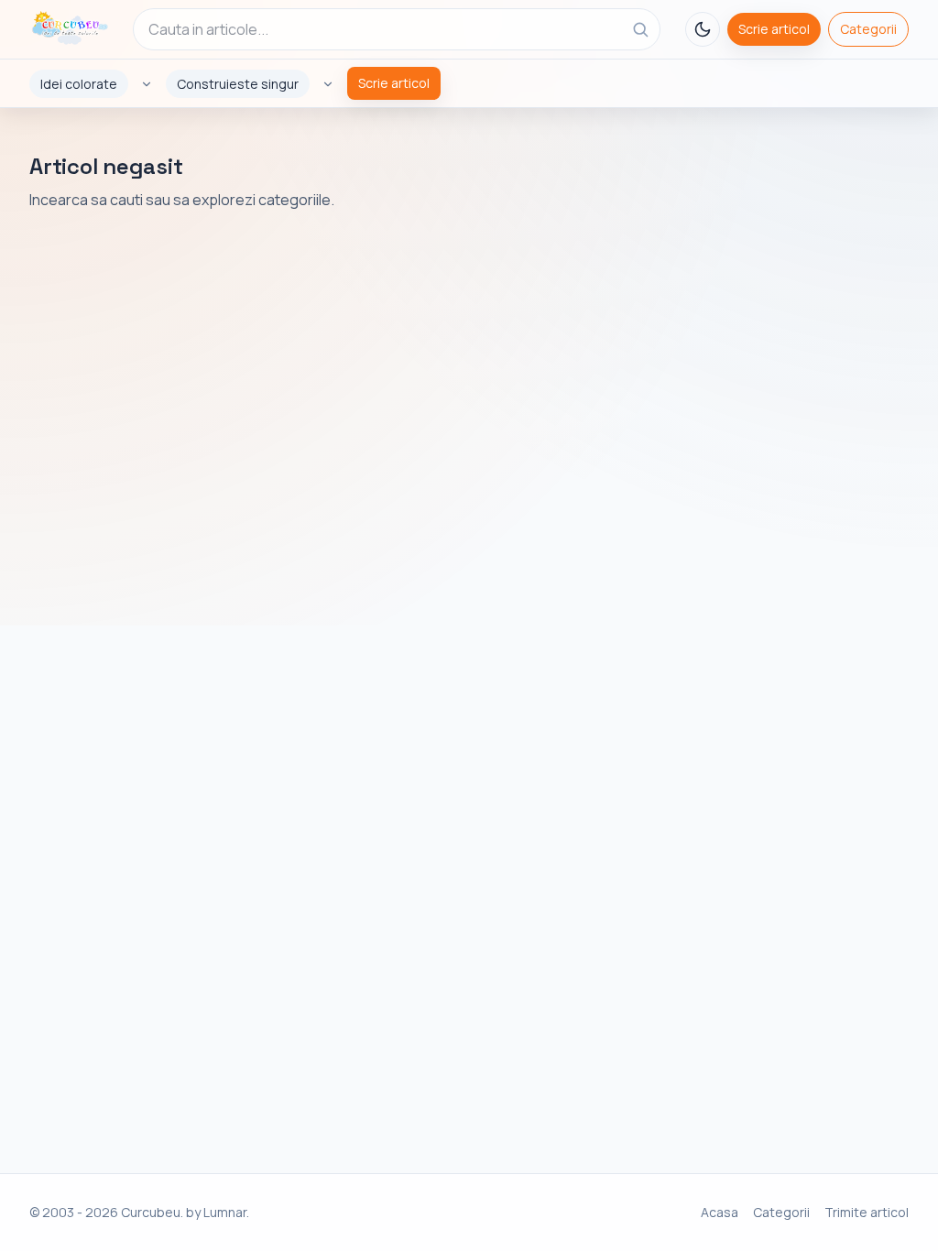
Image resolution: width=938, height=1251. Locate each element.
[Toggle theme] (702, 29)
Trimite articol (866, 1212)
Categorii (868, 29)
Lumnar (224, 1212)
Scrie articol (774, 29)
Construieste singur (238, 83)
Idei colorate (78, 83)
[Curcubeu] (68, 29)
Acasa (719, 1212)
